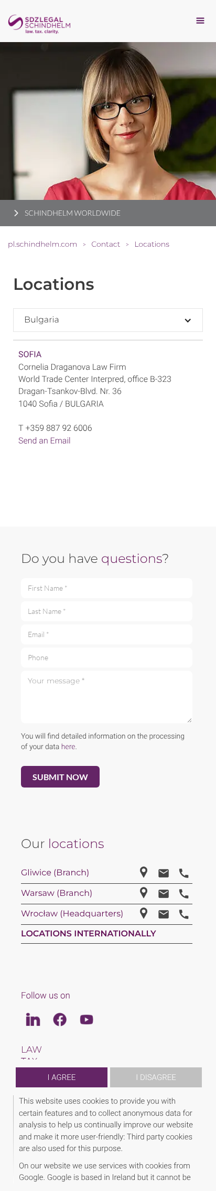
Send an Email (44, 441)
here (68, 747)
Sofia (29, 354)
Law (31, 1050)
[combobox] (108, 320)
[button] (201, 1139)
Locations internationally (88, 934)
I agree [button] (62, 1077)
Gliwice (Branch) (55, 873)
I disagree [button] (156, 1077)
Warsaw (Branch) (56, 894)
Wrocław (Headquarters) (72, 914)
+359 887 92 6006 (58, 428)
